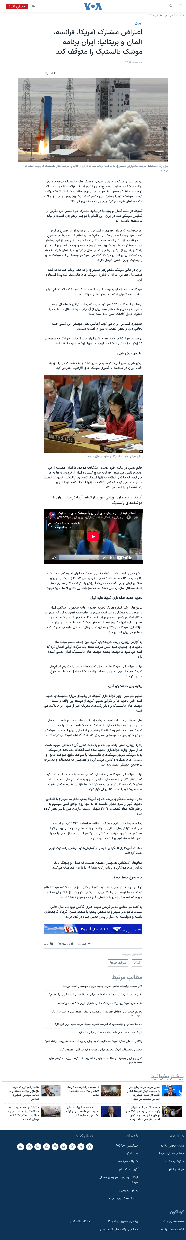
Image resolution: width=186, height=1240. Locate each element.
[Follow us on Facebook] (89, 1146)
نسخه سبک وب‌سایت (123, 1198)
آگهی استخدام (128, 1169)
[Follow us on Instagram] (55, 1146)
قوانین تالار (176, 1169)
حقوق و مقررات (173, 1161)
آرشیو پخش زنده (172, 1229)
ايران (138, 23)
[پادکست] (29, 1146)
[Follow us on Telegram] (80, 1146)
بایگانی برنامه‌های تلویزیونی (119, 1229)
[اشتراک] (20, 1146)
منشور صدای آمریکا (171, 1153)
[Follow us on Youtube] (63, 1146)
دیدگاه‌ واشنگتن (80, 1221)
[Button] (50, 73)
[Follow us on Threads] (46, 1146)
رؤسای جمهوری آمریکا (123, 1221)
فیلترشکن (132, 1153)
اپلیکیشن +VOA (127, 1145)
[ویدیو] (33, 6)
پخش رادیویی (128, 1190)
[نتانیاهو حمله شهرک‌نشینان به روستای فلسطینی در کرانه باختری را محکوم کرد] (111, 1111)
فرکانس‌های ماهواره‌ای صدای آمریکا (118, 1180)
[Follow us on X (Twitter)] (72, 1146)
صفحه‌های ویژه (173, 1221)
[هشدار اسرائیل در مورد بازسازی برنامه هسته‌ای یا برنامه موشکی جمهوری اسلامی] (50, 1090)
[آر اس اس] (37, 1146)
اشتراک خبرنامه (128, 1161)
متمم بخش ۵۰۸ (172, 1145)
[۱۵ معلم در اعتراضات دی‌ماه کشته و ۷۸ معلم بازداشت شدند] (111, 1090)
